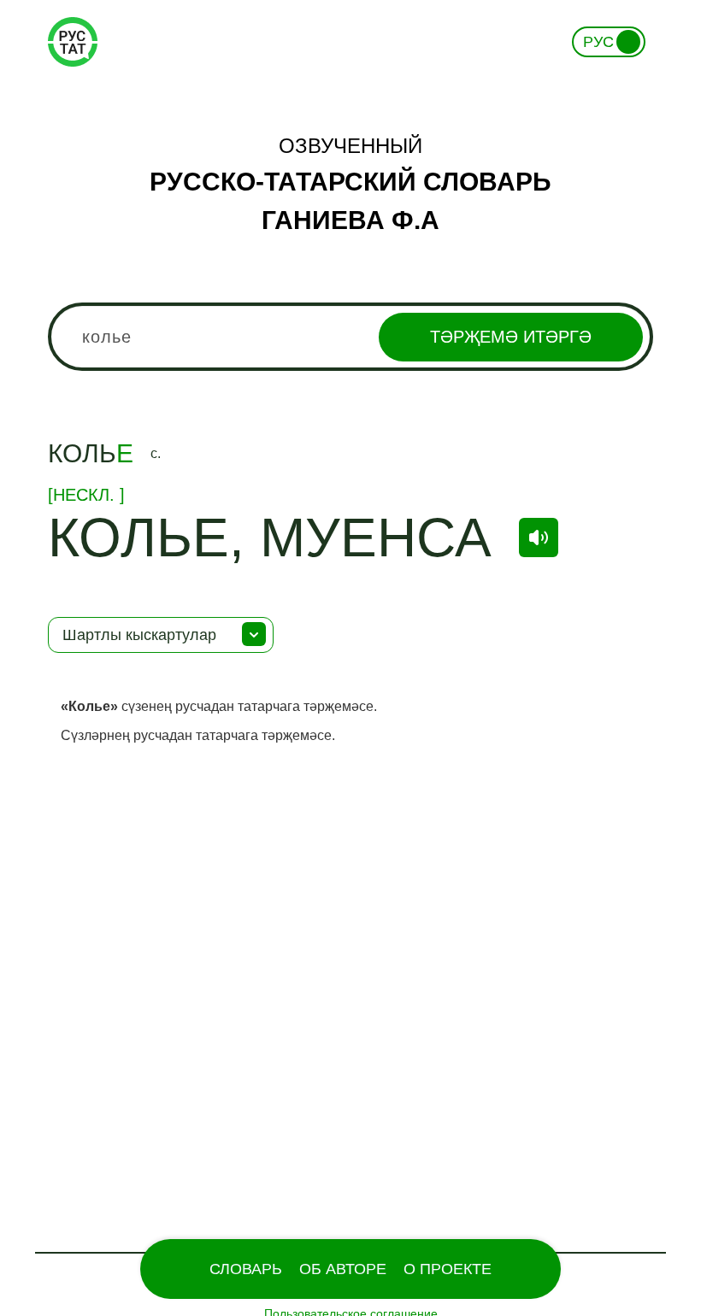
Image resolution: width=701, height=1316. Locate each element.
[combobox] (350, 337)
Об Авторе (342, 1269)
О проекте (448, 1269)
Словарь (245, 1269)
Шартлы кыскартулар (139, 634)
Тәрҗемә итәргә (511, 336)
